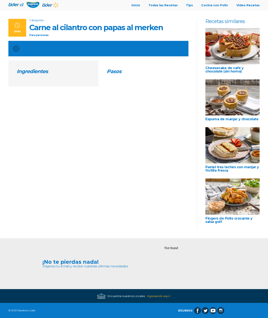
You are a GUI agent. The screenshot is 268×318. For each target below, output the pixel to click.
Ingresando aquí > (159, 296)
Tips (189, 5)
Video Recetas (248, 5)
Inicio (135, 5)
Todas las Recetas (163, 5)
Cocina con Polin (214, 5)
